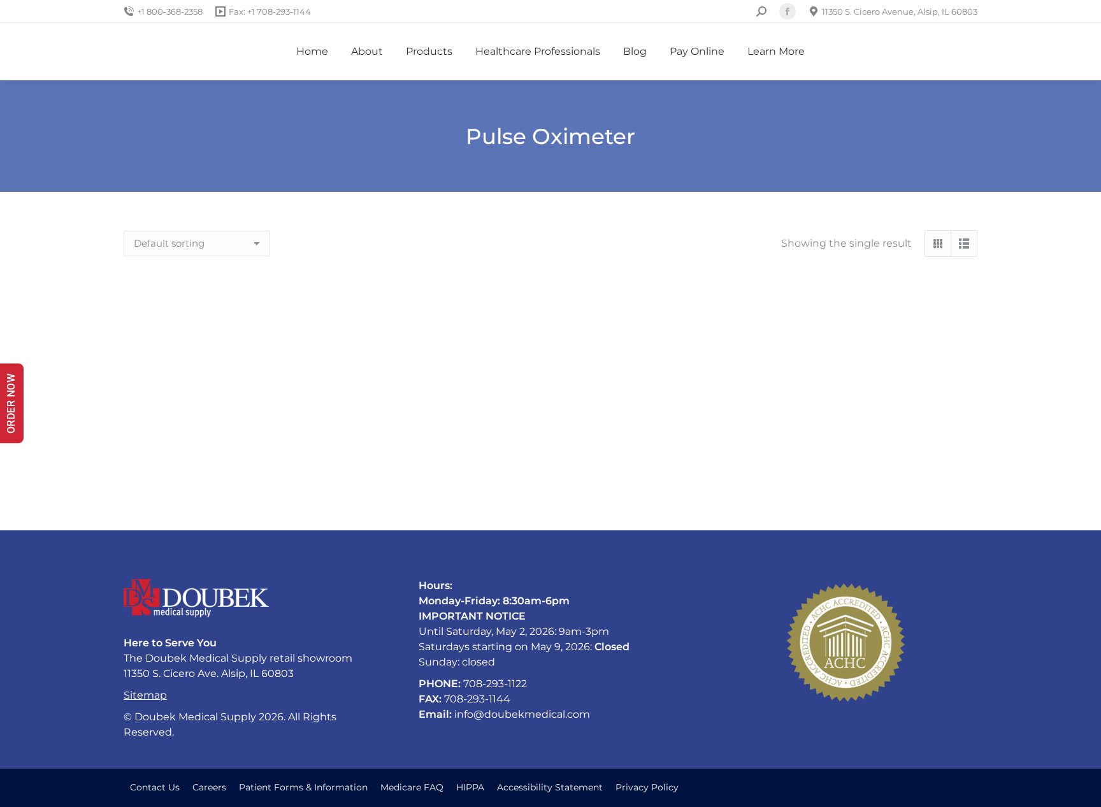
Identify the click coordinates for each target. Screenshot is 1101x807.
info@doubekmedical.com (522, 714)
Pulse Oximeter (258, 479)
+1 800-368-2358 (170, 11)
